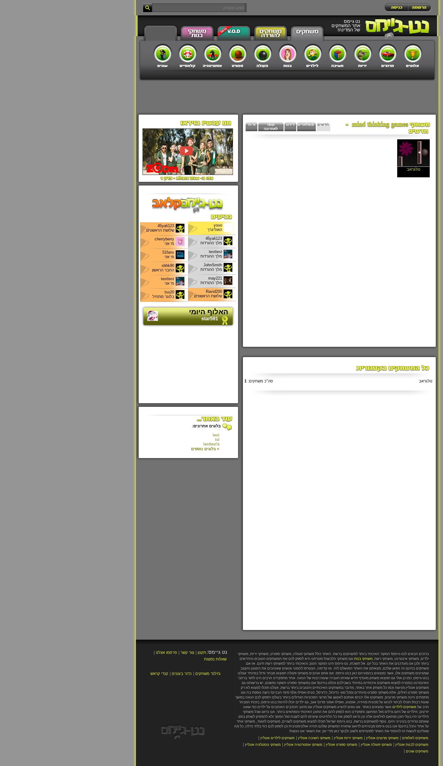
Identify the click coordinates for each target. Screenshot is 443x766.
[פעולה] (262, 53)
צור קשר (187, 652)
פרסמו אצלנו (166, 652)
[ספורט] (237, 53)
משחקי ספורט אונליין (341, 744)
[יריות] (362, 53)
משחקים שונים (417, 751)
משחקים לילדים (404, 707)
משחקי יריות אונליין (348, 738)
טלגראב (425, 381)
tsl (217, 439)
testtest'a (211, 444)
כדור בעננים (182, 673)
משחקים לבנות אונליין (411, 744)
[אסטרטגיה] (212, 53)
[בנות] (287, 53)
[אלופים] (413, 53)
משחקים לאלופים (415, 738)
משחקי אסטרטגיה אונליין (303, 744)
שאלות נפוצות (215, 659)
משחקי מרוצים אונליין (382, 738)
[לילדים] (312, 53)
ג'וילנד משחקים (208, 673)
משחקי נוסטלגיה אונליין (263, 744)
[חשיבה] (337, 53)
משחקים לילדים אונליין (277, 738)
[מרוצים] (388, 53)
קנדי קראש (159, 673)
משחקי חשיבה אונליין (314, 738)
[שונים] (162, 53)
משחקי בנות (363, 659)
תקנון (202, 652)
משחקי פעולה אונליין (376, 744)
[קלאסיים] (187, 53)
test (216, 435)
